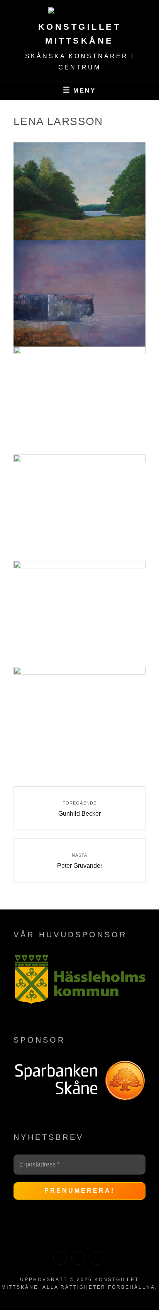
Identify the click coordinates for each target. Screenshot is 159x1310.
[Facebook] (60, 1258)
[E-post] (96, 1258)
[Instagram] (78, 1258)
